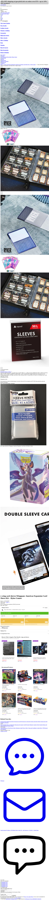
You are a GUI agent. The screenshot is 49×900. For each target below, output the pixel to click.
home (1, 64)
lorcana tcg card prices (26, 721)
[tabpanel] (24, 489)
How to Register (3, 724)
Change (46, 607)
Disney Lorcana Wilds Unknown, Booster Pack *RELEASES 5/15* (8, 709)
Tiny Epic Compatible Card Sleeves (23, 657)
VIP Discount (45, 728)
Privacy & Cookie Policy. (28, 896)
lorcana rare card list (18, 721)
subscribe (14, 895)
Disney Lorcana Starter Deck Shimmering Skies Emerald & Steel (8, 685)
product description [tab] (4, 382)
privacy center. (18, 897)
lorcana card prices (34, 721)
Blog (9, 728)
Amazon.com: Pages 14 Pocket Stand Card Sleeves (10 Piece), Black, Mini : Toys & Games (8, 658)
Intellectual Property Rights (8, 725)
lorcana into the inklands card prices (7, 721)
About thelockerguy (4, 728)
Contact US (2, 731)
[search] (0, 8)
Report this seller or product (5, 371)
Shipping (31, 724)
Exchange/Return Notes (5, 633)
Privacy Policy (25, 728)
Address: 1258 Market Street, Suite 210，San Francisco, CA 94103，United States (23, 830)
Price (13, 724)
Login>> (5, 661)
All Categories (3, 729)
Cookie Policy (39, 728)
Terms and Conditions (32, 728)
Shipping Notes (3, 630)
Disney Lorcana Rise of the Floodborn (39, 684)
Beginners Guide (19, 728)
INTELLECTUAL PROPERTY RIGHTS (33, 898)
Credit (25, 724)
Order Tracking (40, 724)
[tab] (24, 383)
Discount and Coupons (19, 724)
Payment (27, 724)
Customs (35, 724)
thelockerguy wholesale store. (11, 898)
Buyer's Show (13, 728)
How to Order (9, 724)
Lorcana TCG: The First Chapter (22, 684)
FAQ (6, 731)
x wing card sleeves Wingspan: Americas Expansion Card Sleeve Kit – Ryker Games (20, 64)
